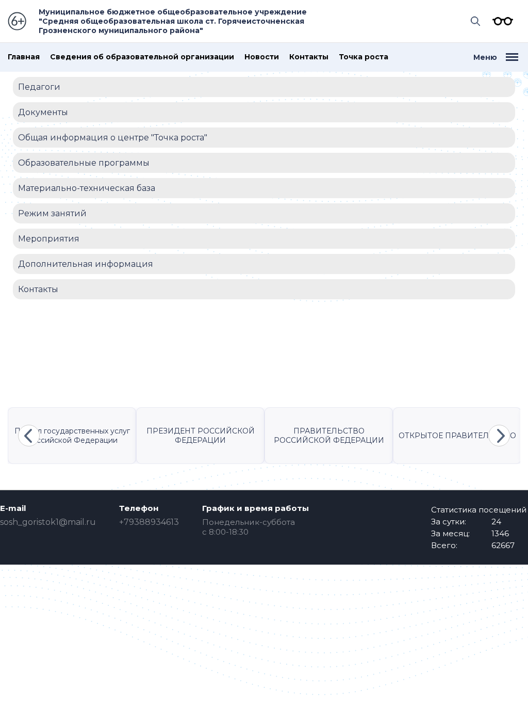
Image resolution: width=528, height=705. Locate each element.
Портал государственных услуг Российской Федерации (72, 435)
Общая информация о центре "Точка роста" (112, 137)
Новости (261, 57)
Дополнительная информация (85, 264)
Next (499, 435)
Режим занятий (52, 213)
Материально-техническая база (86, 188)
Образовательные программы (84, 163)
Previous (29, 435)
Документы (43, 112)
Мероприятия (48, 239)
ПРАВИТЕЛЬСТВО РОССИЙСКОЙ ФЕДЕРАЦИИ (329, 435)
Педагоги (39, 87)
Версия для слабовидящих (500, 21)
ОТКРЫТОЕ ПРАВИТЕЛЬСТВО (457, 435)
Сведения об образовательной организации (142, 57)
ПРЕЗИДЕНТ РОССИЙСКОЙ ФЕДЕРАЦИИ (200, 435)
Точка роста (363, 57)
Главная (24, 57)
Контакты (308, 57)
